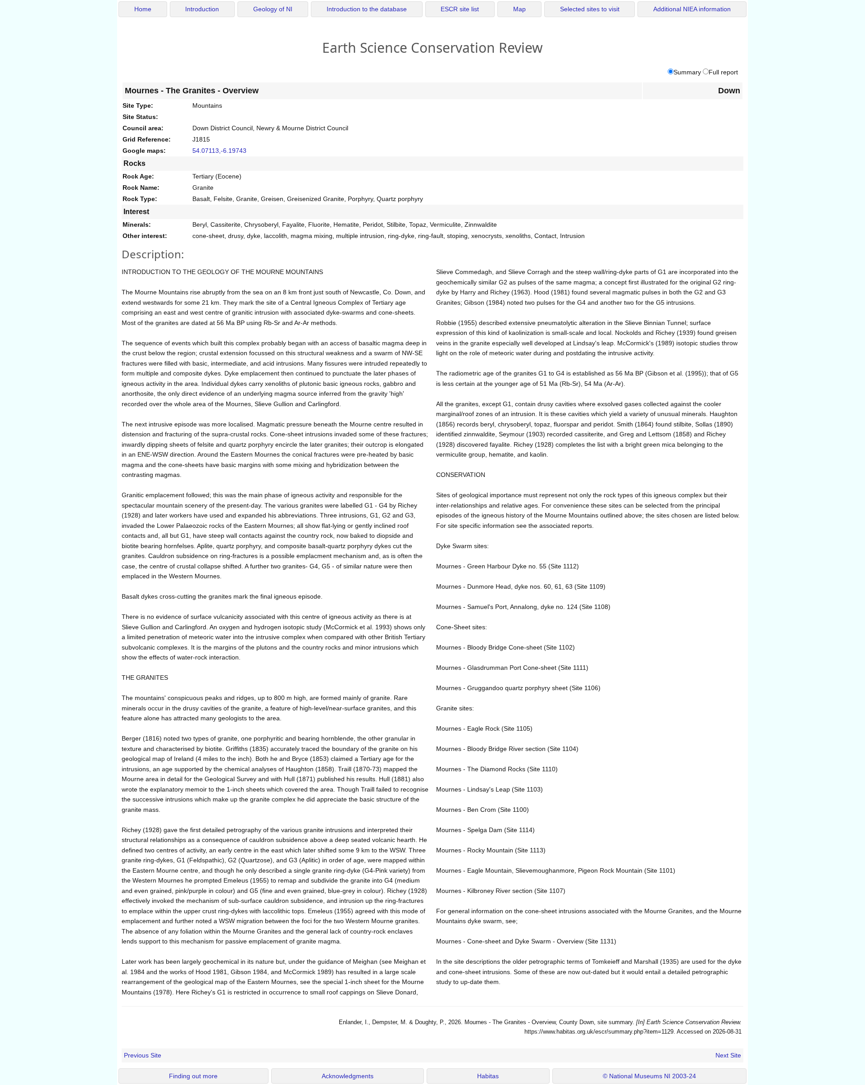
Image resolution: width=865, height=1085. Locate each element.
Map (519, 9)
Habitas (488, 1076)
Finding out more (193, 1076)
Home (142, 9)
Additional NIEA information (692, 9)
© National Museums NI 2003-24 (649, 1076)
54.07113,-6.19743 (219, 150)
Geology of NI (272, 9)
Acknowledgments (347, 1076)
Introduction (202, 9)
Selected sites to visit (589, 9)
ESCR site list (460, 9)
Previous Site (142, 1055)
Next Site (728, 1055)
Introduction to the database (367, 9)
